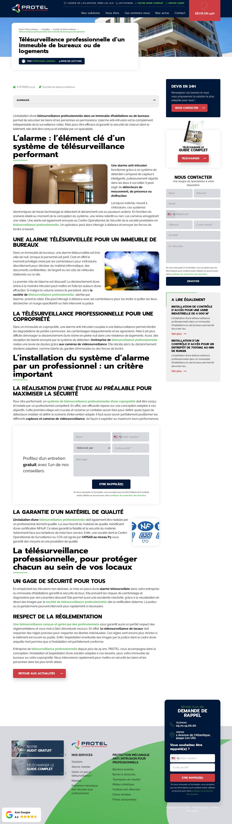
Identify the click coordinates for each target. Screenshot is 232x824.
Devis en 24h (204, 13)
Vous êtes (112, 13)
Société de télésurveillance (58, 87)
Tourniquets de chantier (126, 779)
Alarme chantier (81, 766)
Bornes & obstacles (124, 774)
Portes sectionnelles (124, 799)
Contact (180, 13)
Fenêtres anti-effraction (126, 789)
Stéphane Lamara (43, 61)
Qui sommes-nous (137, 13)
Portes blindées (122, 794)
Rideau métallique (123, 784)
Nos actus (162, 13)
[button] (21, 814)
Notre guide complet (150, 3)
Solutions (77, 761)
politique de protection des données (128, 495)
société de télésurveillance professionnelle (76, 602)
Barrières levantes (123, 769)
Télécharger (190, 158)
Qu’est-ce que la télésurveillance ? (82, 773)
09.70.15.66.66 (126, 3)
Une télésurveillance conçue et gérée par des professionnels (56, 624)
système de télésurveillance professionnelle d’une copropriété (91, 401)
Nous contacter (186, 108)
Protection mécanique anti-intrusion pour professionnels (85, 789)
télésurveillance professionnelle (36, 225)
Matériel (76, 780)
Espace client (176, 3)
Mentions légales (200, 807)
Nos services (82, 755)
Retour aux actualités (36, 673)
